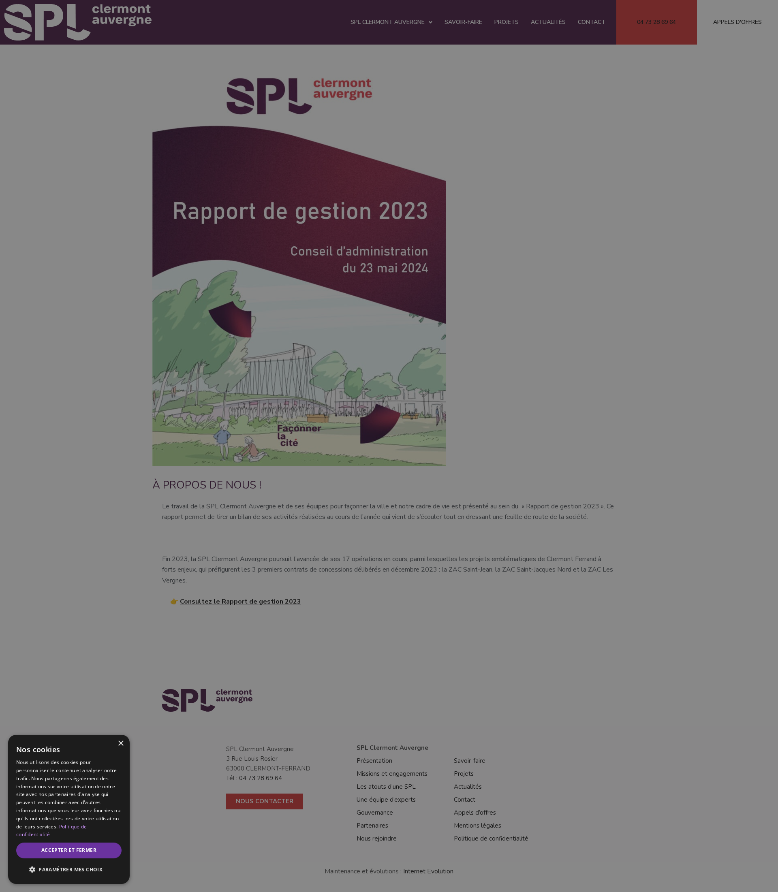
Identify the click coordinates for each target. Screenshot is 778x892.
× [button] (121, 743)
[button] (69, 870)
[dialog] (69, 809)
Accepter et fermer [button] (68, 850)
